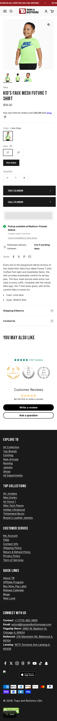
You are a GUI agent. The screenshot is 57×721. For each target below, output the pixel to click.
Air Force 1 (9, 501)
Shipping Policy (12, 547)
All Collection (11, 447)
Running (8, 463)
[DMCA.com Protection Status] (28, 710)
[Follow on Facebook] (5, 663)
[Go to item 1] (7, 78)
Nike (5, 87)
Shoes (6, 471)
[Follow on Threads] (23, 663)
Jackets (8, 467)
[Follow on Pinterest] (29, 663)
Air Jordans (10, 493)
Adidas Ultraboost (14, 509)
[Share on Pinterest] (24, 256)
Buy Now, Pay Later (15, 586)
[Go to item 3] (27, 78)
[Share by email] (29, 256)
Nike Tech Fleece (13, 505)
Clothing (8, 455)
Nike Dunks (10, 497)
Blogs (6, 594)
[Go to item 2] (17, 78)
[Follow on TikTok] (40, 663)
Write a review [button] (28, 407)
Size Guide (11, 163)
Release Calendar (13, 590)
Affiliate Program (13, 582)
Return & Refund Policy (17, 551)
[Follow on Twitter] (11, 663)
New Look (9, 598)
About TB (8, 578)
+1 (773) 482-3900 (26, 620)
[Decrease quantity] (7, 178)
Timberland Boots (13, 513)
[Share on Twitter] (19, 256)
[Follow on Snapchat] (46, 663)
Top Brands (10, 451)
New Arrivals (10, 459)
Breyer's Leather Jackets (18, 517)
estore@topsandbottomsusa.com (31, 624)
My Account (10, 535)
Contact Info (10, 543)
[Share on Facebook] (13, 256)
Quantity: (8, 171)
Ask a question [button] (28, 415)
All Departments (13, 475)
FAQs (6, 539)
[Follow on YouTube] (34, 663)
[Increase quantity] (24, 178)
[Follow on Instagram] (17, 663)
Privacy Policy (11, 555)
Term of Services (13, 560)
